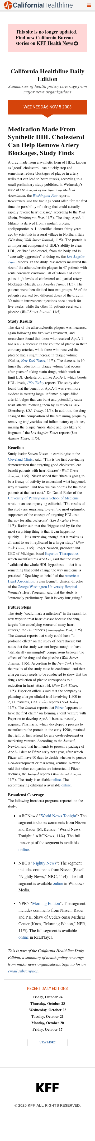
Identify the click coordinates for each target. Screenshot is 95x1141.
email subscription (23, 970)
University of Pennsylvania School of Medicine (43, 497)
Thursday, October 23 (47, 1003)
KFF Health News (55, 43)
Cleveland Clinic (20, 459)
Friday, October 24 (47, 997)
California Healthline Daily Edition (47, 74)
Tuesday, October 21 (47, 1016)
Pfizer (59, 707)
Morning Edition (46, 903)
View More (47, 1042)
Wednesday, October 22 (47, 1010)
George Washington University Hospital (47, 586)
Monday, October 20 (47, 1022)
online (56, 779)
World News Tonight (58, 815)
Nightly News (44, 863)
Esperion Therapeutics (61, 553)
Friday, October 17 (47, 1029)
